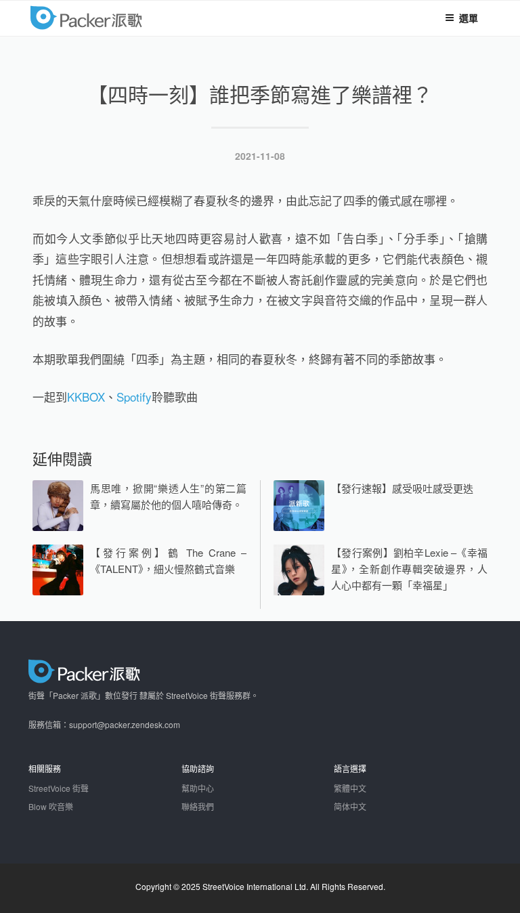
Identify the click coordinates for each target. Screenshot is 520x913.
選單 (468, 17)
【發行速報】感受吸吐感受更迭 (402, 488)
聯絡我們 (197, 806)
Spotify (134, 396)
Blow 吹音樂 (50, 806)
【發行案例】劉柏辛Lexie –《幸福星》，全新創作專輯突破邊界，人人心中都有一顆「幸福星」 (409, 568)
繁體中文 (350, 788)
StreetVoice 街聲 (58, 788)
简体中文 (350, 806)
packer (127, 17)
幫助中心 (197, 788)
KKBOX (86, 396)
